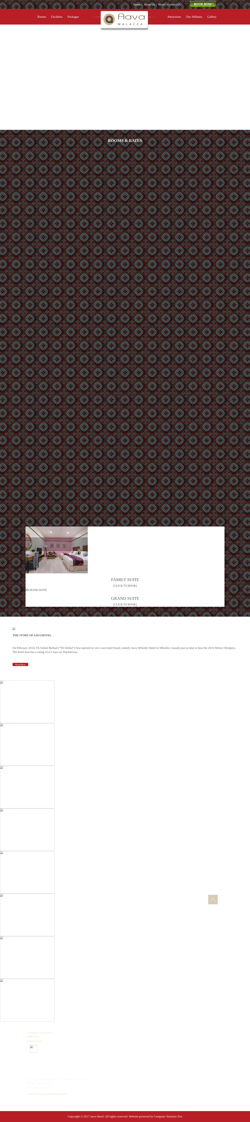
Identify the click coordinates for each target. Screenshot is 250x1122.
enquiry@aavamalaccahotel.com (47, 1093)
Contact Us (174, 4)
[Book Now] (203, 4)
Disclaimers (34, 1041)
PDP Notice (34, 1036)
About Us (149, 4)
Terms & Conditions (39, 1032)
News (161, 4)
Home (136, 4)
